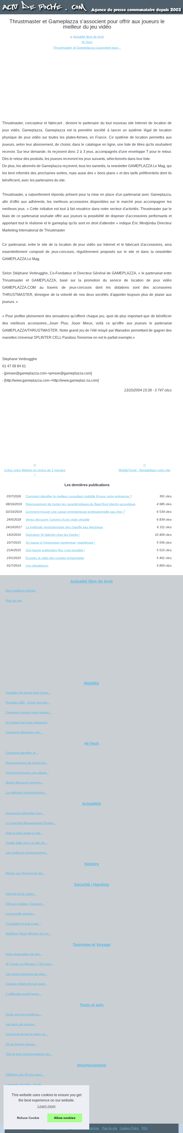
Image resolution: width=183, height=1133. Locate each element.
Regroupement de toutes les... (27, 763)
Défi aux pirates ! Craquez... (25, 904)
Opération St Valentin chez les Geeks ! (53, 534)
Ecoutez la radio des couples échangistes (55, 557)
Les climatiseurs (37, 565)
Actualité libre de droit (88, 36)
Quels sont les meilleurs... (24, 1014)
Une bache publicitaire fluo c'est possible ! (55, 550)
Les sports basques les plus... (27, 974)
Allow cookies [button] (64, 1118)
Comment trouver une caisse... (27, 772)
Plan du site (14, 600)
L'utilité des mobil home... (24, 994)
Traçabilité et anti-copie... (23, 923)
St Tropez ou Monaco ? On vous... (30, 964)
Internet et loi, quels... (21, 893)
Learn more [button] (46, 1106)
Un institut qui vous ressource (26, 722)
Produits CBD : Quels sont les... (28, 702)
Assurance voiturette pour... (25, 813)
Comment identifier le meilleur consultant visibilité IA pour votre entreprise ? (79, 496)
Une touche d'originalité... (24, 1094)
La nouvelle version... (21, 913)
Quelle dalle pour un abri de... (27, 843)
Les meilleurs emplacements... (27, 852)
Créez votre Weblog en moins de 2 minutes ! (34, 472)
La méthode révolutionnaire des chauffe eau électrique (64, 527)
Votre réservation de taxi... (24, 954)
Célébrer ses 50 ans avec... (25, 1074)
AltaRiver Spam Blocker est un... (28, 933)
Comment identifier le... (22, 753)
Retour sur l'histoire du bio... (25, 873)
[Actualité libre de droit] (91, 7)
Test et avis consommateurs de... (29, 1054)
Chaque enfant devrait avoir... (26, 984)
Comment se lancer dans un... (27, 1034)
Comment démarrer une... (24, 732)
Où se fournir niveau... (21, 1044)
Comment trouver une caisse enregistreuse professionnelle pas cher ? (75, 511)
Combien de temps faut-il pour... (28, 692)
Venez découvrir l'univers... (25, 782)
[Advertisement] (87, 84)
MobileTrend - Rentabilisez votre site (144, 470)
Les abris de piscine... (21, 1024)
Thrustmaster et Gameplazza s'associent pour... (87, 47)
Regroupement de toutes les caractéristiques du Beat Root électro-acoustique (80, 504)
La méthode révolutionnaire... (26, 792)
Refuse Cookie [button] (28, 1118)
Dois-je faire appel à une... (24, 833)
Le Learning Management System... (31, 823)
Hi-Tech (87, 42)
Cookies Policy (129, 1128)
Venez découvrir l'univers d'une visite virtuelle (57, 519)
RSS (144, 1128)
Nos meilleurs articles (21, 590)
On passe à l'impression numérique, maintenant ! (60, 542)
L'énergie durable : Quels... (25, 1084)
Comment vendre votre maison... (29, 712)
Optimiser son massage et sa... (28, 1104)
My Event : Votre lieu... (21, 1114)
